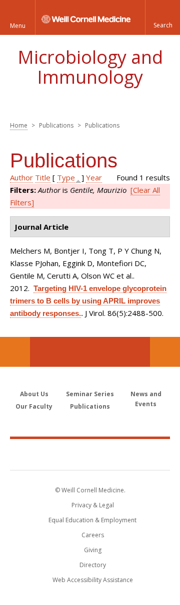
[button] (162, 17)
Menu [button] (18, 25)
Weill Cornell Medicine (90, 454)
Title (42, 177)
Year (94, 177)
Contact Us (165, 352)
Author (21, 177)
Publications (90, 406)
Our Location (15, 352)
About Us (34, 394)
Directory (93, 565)
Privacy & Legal (93, 505)
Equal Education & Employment (92, 520)
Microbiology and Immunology (90, 67)
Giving (93, 550)
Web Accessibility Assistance (92, 580)
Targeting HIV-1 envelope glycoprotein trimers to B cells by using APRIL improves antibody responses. (88, 300)
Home (19, 125)
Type (66, 177)
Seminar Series (90, 394)
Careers (93, 535)
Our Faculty (34, 406)
